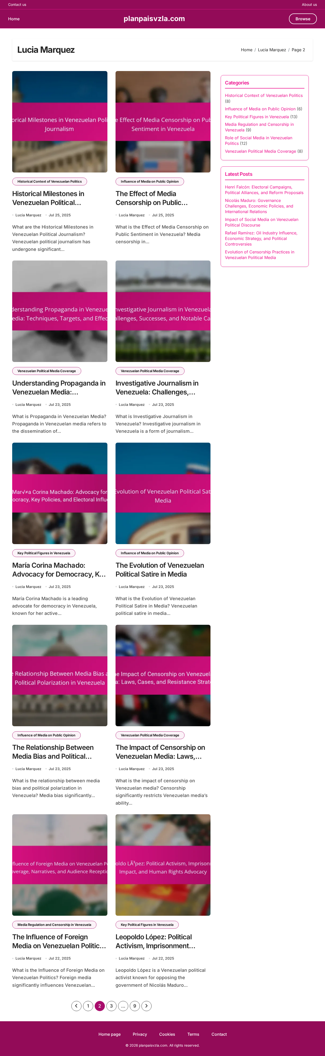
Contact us (17, 4)
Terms (193, 1034)
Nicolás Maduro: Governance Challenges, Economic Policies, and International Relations (259, 206)
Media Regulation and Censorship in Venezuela (54, 925)
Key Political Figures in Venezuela (44, 553)
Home (14, 18)
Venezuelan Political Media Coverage (47, 371)
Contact (219, 1034)
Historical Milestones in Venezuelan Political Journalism (48, 202)
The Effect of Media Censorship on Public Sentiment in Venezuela (152, 202)
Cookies (167, 1034)
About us (309, 4)
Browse (303, 18)
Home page (110, 1034)
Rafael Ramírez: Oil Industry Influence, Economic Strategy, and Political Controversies (261, 238)
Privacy (140, 1034)
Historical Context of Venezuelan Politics (50, 181)
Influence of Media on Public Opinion (150, 181)
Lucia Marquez (28, 215)
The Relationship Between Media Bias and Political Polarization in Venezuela (53, 756)
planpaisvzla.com (154, 18)
